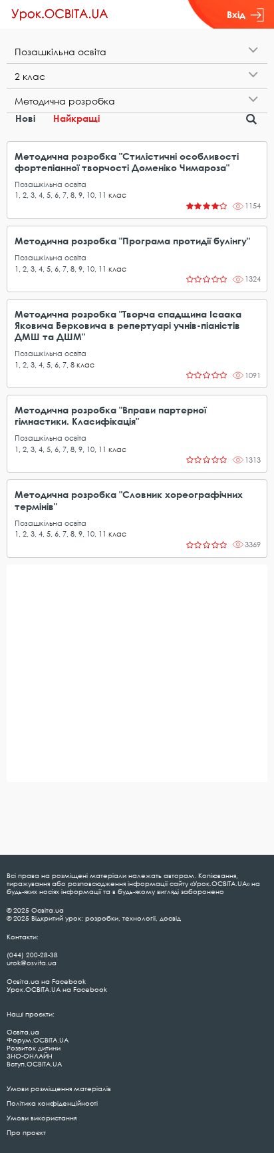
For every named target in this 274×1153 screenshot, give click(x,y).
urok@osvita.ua (32, 963)
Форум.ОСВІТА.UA (37, 1040)
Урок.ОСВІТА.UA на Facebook (57, 989)
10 (90, 194)
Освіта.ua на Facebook (46, 981)
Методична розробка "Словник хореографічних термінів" (129, 500)
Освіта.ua (23, 1032)
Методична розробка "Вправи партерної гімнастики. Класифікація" (110, 415)
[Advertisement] (137, 673)
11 (102, 194)
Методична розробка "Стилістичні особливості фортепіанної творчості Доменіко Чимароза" (127, 161)
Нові (25, 118)
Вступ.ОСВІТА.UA (34, 1064)
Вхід (236, 14)
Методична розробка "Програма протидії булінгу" (132, 240)
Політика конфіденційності (52, 1103)
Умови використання (41, 1118)
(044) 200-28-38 (32, 955)
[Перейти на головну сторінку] (59, 14)
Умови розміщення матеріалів (59, 1088)
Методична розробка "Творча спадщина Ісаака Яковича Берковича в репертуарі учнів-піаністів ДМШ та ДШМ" (128, 325)
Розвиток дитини (34, 1048)
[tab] (137, 51)
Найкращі (76, 118)
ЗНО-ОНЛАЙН (30, 1056)
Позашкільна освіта (50, 184)
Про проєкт (26, 1132)
